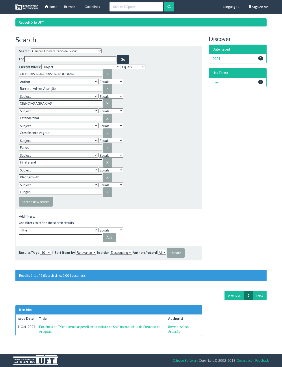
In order (103, 252)
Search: (24, 51)
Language (230, 7)
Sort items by (65, 252)
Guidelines (93, 7)
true (215, 82)
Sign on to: (260, 7)
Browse (70, 7)
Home (52, 7)
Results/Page (29, 252)
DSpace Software (185, 360)
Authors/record (145, 252)
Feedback (262, 360)
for (21, 59)
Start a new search (35, 202)
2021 (216, 58)
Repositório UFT (31, 22)
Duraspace (244, 360)
